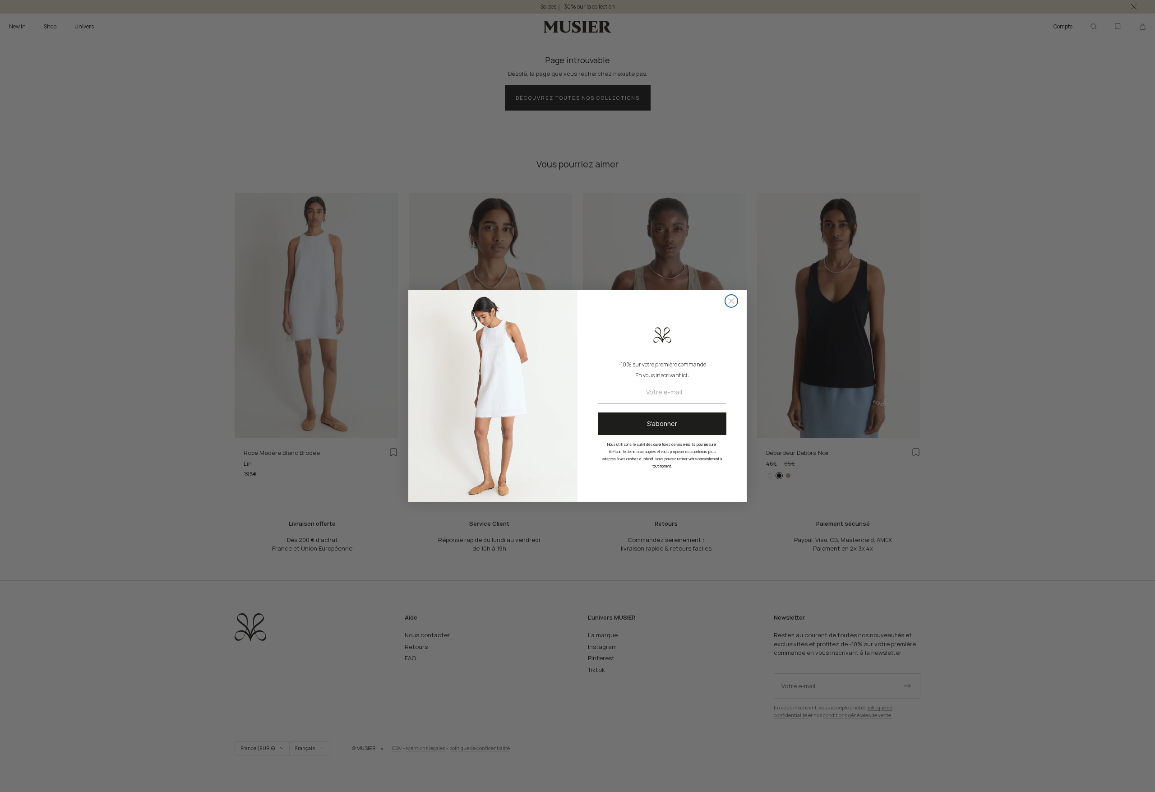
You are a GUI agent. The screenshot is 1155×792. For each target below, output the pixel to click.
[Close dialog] (731, 301)
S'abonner (662, 423)
